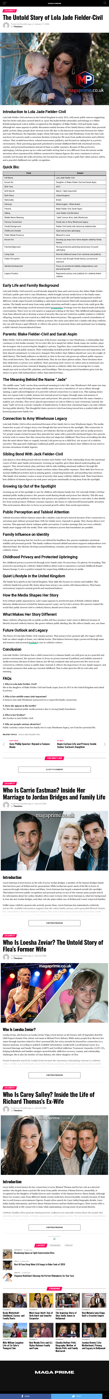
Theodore (17, 27)
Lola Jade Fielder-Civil (30, 735)
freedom (33, 642)
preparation (57, 307)
